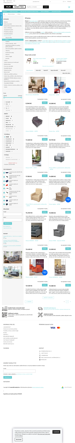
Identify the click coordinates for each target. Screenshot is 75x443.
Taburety (8, 50)
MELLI (8, 122)
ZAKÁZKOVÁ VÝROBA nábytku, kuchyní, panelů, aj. (12, 78)
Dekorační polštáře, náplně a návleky (14, 48)
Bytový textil (7, 72)
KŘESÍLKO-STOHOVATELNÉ (12, 159)
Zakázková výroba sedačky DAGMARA (12, 245)
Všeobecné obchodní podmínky (10, 329)
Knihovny (8, 54)
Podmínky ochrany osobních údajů (10, 331)
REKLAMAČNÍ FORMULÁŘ (8, 336)
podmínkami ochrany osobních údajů (24, 374)
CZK (64, 1)
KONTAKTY (5, 334)
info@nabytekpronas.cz (46, 351)
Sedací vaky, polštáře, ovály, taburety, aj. (13, 76)
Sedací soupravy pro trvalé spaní (11, 62)
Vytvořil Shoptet (68, 387)
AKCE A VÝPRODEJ (8, 28)
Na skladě (9, 102)
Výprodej (8, 110)
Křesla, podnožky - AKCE (11, 43)
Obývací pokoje (7, 35)
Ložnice (5, 60)
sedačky (43, 32)
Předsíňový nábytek (8, 32)
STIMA (8, 131)
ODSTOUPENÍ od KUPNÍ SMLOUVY (10, 338)
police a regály (66, 42)
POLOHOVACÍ (10, 139)
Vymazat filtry (12, 163)
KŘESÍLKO (9, 157)
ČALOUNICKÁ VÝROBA (8, 83)
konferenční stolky (58, 42)
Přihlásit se (8, 223)
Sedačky (7, 41)
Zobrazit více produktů (47, 66)
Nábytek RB (9, 124)
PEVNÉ (8, 137)
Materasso (9, 120)
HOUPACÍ (9, 147)
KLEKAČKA (9, 151)
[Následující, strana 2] (67, 301)
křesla (48, 40)
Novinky (5, 332)
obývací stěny (53, 40)
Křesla (7, 39)
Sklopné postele (7, 70)
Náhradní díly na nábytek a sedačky (11, 81)
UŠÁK (8, 145)
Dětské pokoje (7, 64)
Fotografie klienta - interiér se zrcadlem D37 (12, 237)
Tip (7, 108)
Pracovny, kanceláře (8, 66)
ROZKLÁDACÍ (9, 143)
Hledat (46, 7)
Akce (8, 104)
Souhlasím (56, 432)
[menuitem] (5, 11)
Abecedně (63, 70)
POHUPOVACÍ (9, 141)
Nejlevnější (38, 70)
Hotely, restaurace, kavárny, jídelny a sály (13, 85)
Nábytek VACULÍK (10, 126)
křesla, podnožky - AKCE (34, 43)
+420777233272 (44, 353)
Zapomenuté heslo (7, 228)
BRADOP (9, 116)
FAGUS (8, 118)
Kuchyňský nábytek (8, 34)
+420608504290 (44, 355)
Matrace (6, 22)
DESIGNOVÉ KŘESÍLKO (12, 149)
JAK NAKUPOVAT (36, 1)
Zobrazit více (29, 49)
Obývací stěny (9, 37)
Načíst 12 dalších (48, 297)
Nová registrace (6, 226)
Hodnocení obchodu (7, 342)
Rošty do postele (8, 24)
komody (27, 43)
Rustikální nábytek (8, 68)
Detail (44, 102)
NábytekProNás (10, 128)
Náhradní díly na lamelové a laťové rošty (13, 26)
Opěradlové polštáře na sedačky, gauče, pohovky (13, 46)
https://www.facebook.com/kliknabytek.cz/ (50, 357)
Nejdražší (46, 70)
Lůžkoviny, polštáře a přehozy (10, 74)
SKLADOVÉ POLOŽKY (8, 30)
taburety (52, 42)
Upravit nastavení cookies (38, 387)
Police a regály (9, 56)
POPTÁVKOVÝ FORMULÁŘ (8, 340)
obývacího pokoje (34, 21)
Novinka (8, 106)
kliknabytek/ (44, 359)
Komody (7, 58)
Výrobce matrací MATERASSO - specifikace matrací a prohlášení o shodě (11, 241)
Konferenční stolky (10, 52)
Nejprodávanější (54, 70)
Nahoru (29, 301)
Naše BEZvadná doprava (8, 344)
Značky (5, 87)
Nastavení (18, 439)
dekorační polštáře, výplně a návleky (41, 42)
